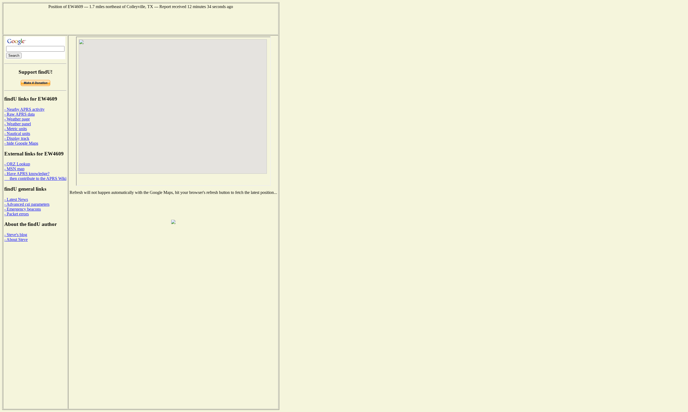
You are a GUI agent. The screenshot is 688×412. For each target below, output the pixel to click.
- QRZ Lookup (17, 164)
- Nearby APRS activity (24, 109)
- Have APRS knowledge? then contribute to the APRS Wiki (35, 176)
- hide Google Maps (21, 143)
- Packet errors (16, 214)
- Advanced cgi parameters (26, 204)
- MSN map (14, 168)
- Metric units (15, 128)
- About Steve (16, 239)
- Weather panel (17, 124)
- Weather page (17, 119)
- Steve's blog (15, 234)
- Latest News (16, 199)
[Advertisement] (141, 21)
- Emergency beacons (22, 209)
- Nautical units (17, 133)
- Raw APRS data (19, 114)
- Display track (16, 138)
